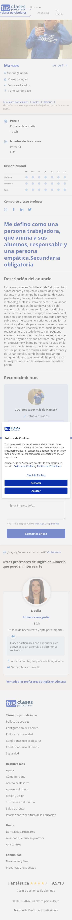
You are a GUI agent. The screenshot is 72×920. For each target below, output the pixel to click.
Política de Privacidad (49, 466)
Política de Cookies (24, 466)
